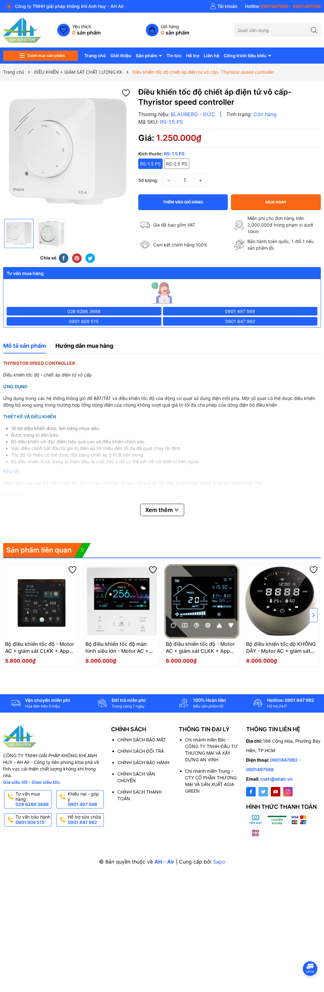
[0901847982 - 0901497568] (283, 6)
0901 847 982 (240, 321)
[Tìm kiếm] (314, 30)
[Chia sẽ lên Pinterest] (77, 257)
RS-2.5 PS (176, 163)
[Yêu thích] (79, 30)
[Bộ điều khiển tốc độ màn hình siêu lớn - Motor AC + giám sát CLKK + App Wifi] (121, 601)
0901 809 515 (84, 321)
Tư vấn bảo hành (33, 819)
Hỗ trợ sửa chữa (84, 819)
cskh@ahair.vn (276, 779)
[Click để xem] (67, 151)
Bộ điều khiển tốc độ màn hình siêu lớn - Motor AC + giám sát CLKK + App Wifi (117, 648)
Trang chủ (95, 55)
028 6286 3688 (84, 311)
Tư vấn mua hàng (32, 799)
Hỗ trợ (192, 55)
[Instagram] (288, 791)
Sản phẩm (147, 55)
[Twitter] (263, 791)
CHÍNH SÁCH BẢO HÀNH (143, 762)
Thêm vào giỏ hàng (183, 202)
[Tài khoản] (223, 6)
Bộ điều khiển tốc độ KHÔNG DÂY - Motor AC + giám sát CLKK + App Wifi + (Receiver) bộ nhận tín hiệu (281, 648)
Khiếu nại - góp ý (83, 799)
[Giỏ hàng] (167, 30)
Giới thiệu (120, 55)
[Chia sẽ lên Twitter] (90, 257)
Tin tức (174, 55)
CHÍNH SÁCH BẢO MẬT (141, 739)
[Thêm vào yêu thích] (126, 92)
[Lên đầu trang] (311, 951)
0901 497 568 (240, 311)
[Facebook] (251, 791)
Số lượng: (148, 180)
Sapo (219, 861)
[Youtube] (275, 791)
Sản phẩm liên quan (39, 550)
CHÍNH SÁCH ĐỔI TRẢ (140, 751)
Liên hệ (211, 55)
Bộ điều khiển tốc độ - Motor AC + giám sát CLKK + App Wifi (39, 648)
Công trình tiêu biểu (245, 55)
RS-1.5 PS (150, 163)
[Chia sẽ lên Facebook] (63, 257)
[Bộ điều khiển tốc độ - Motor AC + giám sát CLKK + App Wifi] (40, 601)
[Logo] (22, 29)
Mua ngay (276, 202)
